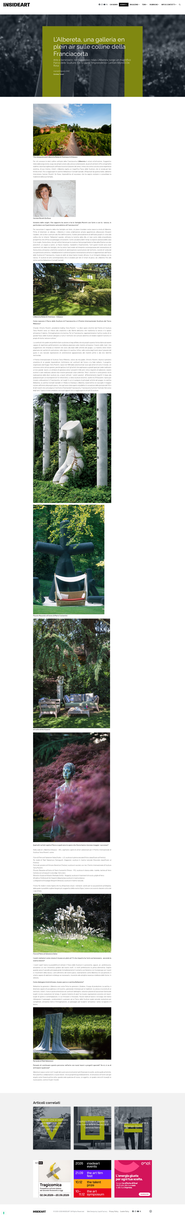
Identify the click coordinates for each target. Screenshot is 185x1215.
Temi (144, 4)
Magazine (134, 4)
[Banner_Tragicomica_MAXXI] (52, 1179)
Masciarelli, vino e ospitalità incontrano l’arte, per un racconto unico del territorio (52, 1124)
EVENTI (123, 4)
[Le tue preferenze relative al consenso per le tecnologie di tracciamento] (4, 1213)
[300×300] (133, 1179)
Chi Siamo (114, 4)
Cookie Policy (124, 1211)
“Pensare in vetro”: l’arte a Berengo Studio (133, 1124)
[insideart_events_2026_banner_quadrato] (92, 1179)
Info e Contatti (168, 4)
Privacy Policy (113, 1211)
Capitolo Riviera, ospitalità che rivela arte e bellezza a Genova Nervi (92, 1124)
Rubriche (154, 4)
